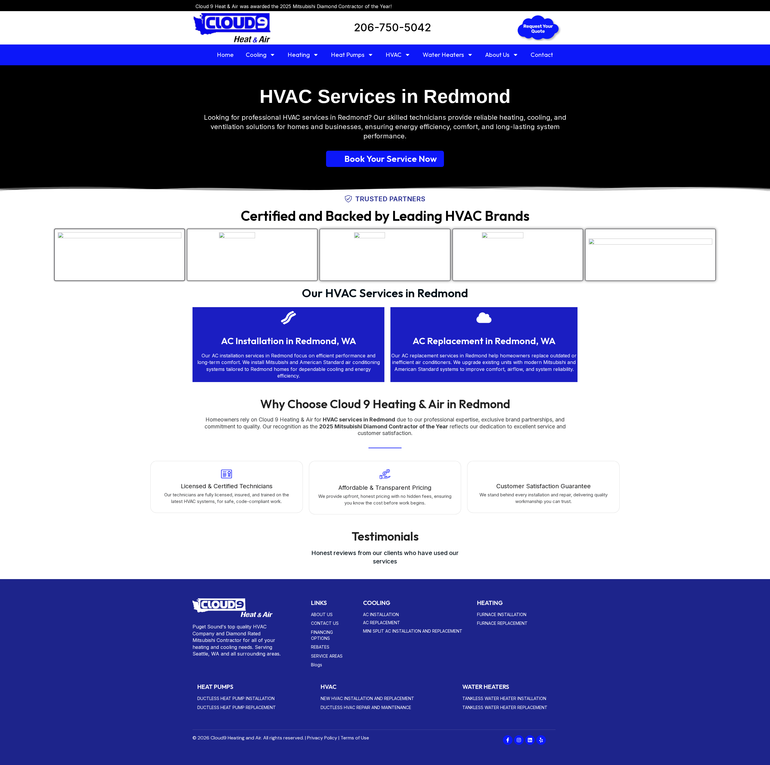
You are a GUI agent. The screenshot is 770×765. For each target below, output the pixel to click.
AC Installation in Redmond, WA (288, 341)
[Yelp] (541, 740)
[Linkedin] (530, 740)
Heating (299, 54)
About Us (497, 54)
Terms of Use (354, 738)
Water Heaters (443, 54)
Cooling (256, 54)
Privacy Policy (322, 738)
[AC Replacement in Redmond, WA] (483, 318)
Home (225, 54)
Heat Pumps (348, 54)
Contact (542, 54)
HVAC (394, 54)
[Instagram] (519, 740)
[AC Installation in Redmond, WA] (288, 318)
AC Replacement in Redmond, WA (484, 341)
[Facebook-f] (508, 740)
